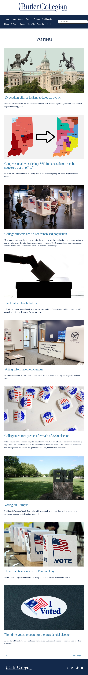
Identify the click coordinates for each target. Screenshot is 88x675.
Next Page (78, 655)
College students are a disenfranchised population (35, 234)
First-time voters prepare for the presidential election (37, 634)
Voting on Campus (16, 505)
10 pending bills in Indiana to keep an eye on (32, 97)
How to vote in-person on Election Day (29, 571)
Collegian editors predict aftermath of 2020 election (36, 436)
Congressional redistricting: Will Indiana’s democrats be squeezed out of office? (39, 165)
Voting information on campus (23, 369)
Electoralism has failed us (20, 303)
